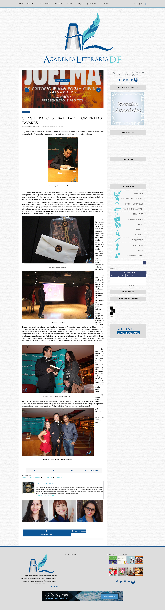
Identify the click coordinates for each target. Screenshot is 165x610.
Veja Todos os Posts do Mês (128, 286)
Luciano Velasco (45, 483)
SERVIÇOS (79, 4)
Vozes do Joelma (62, 81)
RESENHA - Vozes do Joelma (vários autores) (62, 92)
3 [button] (66, 107)
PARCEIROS (58, 4)
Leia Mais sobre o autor (45, 496)
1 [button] (59, 107)
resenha (94, 209)
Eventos (37, 477)
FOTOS (69, 4)
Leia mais (54, 586)
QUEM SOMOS (92, 4)
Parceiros (25, 112)
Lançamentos (47, 477)
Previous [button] (27, 90)
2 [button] (63, 107)
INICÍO (21, 4)
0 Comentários (79, 531)
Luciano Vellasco (34, 126)
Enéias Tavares (27, 477)
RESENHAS (31, 4)
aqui (97, 422)
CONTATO (105, 4)
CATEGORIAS (44, 4)
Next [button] (98, 90)
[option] (63, 89)
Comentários (94, 470)
